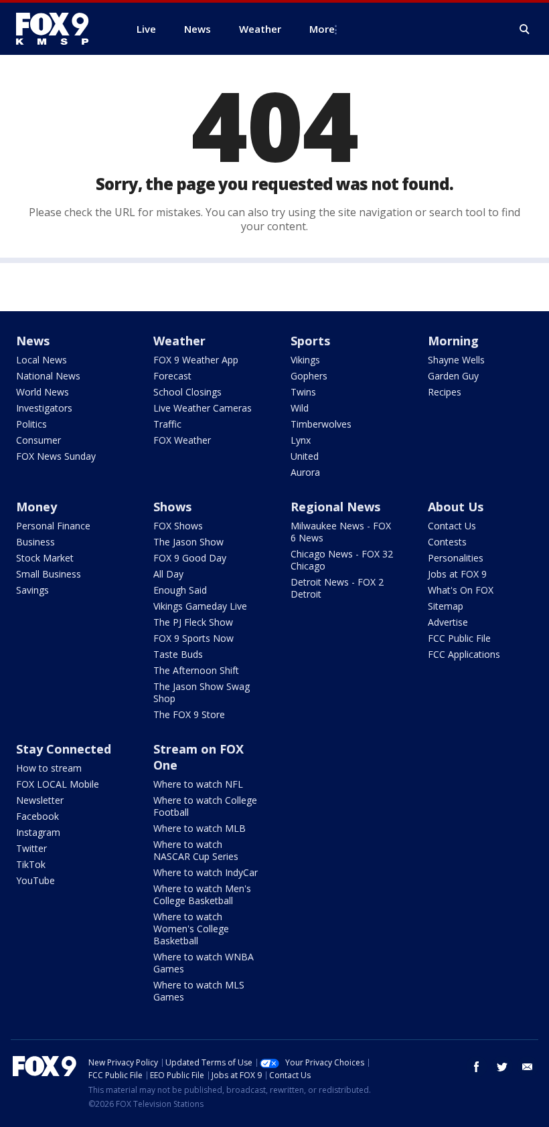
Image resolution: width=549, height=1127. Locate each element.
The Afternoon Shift (196, 670)
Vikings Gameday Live (200, 606)
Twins (303, 391)
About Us (455, 507)
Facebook (37, 816)
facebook (476, 1066)
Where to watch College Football (205, 806)
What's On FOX (460, 590)
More (322, 28)
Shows (172, 507)
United (305, 456)
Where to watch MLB (199, 828)
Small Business (48, 574)
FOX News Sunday (56, 456)
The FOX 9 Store (189, 714)
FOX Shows (178, 525)
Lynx (301, 440)
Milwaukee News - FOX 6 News (341, 531)
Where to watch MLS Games (198, 990)
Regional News (335, 507)
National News (48, 375)
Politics (31, 424)
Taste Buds (178, 654)
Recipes (444, 391)
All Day (168, 574)
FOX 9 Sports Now (193, 638)
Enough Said (180, 590)
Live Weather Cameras (202, 408)
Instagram (38, 832)
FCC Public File (459, 638)
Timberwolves (321, 424)
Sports (310, 341)
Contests (447, 541)
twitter (502, 1066)
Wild (300, 408)
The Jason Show (188, 541)
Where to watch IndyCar (205, 872)
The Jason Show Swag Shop (201, 692)
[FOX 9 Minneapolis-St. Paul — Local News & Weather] (60, 29)
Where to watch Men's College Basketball (202, 894)
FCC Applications (464, 654)
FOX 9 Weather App (195, 359)
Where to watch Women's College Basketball (191, 928)
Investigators (44, 408)
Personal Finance (53, 525)
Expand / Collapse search (525, 29)
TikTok (31, 864)
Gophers (309, 375)
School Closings (187, 391)
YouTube (35, 880)
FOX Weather (182, 440)
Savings (32, 590)
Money (36, 507)
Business (35, 541)
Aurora (305, 472)
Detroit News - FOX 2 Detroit (337, 588)
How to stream (49, 768)
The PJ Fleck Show (193, 622)
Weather (179, 341)
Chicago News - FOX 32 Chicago (342, 559)
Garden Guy (453, 375)
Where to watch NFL (198, 784)
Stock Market (45, 557)
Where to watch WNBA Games (203, 962)
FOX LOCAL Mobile (57, 784)
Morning (453, 341)
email (527, 1066)
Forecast (172, 375)
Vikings (305, 359)
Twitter (31, 848)
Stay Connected (63, 749)
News (33, 341)
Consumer (38, 440)
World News (42, 391)
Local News (41, 359)
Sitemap (445, 606)
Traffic (167, 424)
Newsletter (40, 800)
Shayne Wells (456, 359)
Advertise (448, 622)
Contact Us (452, 525)
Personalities (455, 557)
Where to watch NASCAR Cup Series (195, 850)
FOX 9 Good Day (189, 557)
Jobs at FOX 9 (457, 574)
